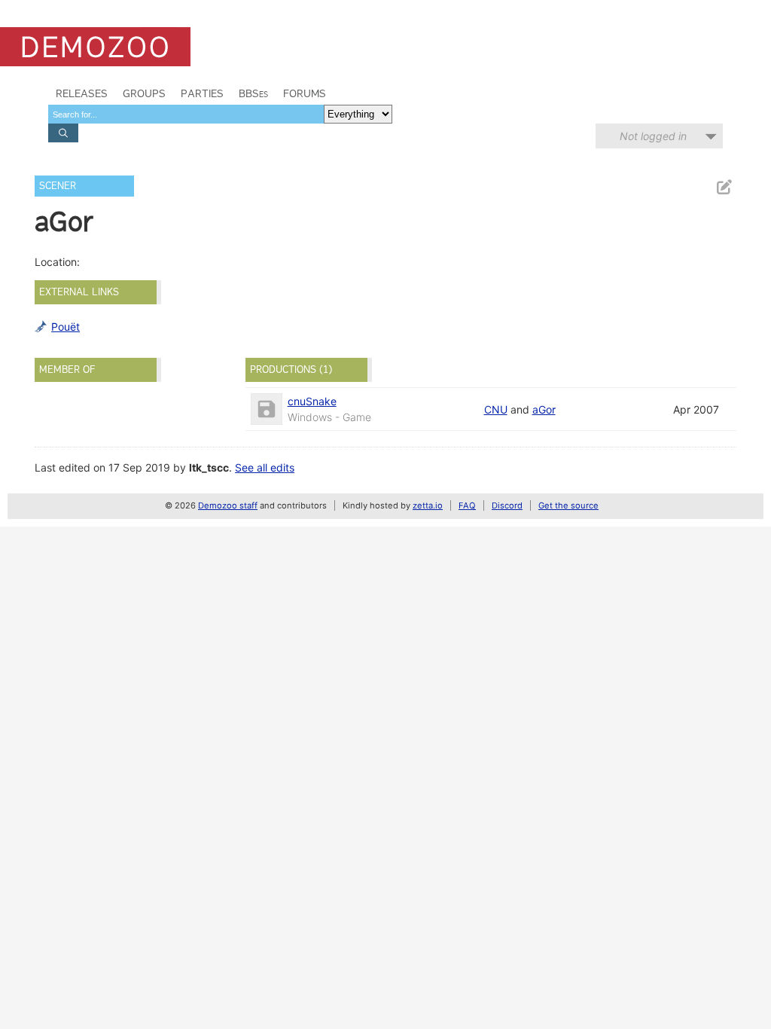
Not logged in (653, 136)
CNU (495, 409)
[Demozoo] (95, 46)
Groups (144, 93)
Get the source (568, 505)
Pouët (65, 326)
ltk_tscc (209, 467)
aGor (544, 409)
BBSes (253, 93)
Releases (82, 93)
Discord (507, 505)
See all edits (264, 467)
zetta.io (428, 505)
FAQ (467, 505)
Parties (202, 93)
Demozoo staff (228, 505)
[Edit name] (723, 187)
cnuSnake (312, 401)
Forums (304, 93)
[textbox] (186, 114)
